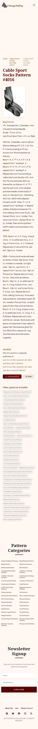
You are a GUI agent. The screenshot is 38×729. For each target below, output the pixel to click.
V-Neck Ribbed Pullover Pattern (14, 400)
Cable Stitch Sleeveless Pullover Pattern (17, 507)
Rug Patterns (5, 609)
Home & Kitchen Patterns (9, 596)
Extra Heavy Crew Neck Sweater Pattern (17, 495)
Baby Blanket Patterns (26, 561)
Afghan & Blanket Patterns (9, 561)
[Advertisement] (19, 30)
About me (9, 708)
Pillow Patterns (24, 602)
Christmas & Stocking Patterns (26, 576)
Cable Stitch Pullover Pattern (13, 404)
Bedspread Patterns (7, 567)
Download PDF (13, 376)
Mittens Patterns (24, 599)
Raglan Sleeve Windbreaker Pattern (15, 416)
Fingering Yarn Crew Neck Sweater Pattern (17, 479)
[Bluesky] (13, 713)
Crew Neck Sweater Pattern (13, 491)
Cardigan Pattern (9, 420)
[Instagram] (25, 713)
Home (5, 59)
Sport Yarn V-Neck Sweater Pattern (15, 475)
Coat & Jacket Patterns (8, 581)
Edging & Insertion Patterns (25, 588)
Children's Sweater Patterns (7, 576)
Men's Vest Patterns (7, 599)
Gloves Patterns (6, 592)
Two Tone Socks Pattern (12, 463)
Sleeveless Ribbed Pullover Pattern (15, 515)
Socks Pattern (8, 428)
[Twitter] (31, 713)
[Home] (12, 4)
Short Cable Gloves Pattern (13, 452)
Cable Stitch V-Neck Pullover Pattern (16, 511)
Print (30, 376)
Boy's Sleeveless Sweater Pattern (15, 408)
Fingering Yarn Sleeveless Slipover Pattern (17, 483)
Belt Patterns (23, 567)
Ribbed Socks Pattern (27, 467)
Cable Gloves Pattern (23, 428)
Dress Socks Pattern (10, 467)
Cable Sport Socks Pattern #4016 (14, 62)
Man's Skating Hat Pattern (12, 432)
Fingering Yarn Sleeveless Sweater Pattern (17, 392)
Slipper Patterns (6, 615)
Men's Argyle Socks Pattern (13, 519)
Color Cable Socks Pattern (12, 448)
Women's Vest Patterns (26, 624)
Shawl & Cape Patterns (8, 612)
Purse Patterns (24, 605)
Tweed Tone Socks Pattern (12, 440)
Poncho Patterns (6, 605)
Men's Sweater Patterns (27, 596)
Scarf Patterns (24, 609)
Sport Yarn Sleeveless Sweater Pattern (16, 424)
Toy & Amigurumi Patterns (9, 619)
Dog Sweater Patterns (8, 584)
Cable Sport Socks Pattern (12, 444)
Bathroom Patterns (25, 564)
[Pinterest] (7, 713)
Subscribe (19, 689)
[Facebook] (19, 713)
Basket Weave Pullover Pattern (14, 503)
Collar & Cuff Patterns (26, 581)
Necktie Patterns (6, 602)
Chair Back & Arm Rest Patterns (8, 571)
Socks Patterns (24, 615)
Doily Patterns (23, 584)
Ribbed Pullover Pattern (11, 499)
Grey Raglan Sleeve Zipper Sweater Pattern (18, 471)
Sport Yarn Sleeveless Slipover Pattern (16, 396)
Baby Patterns (5, 564)
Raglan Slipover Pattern (11, 412)
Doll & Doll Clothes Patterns (7, 588)
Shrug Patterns (24, 612)
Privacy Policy (27, 708)
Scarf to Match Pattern (11, 456)
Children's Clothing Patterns (25, 571)
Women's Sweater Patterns (7, 624)
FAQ (16, 708)
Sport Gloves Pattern (24, 436)
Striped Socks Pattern (11, 460)
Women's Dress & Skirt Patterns (26, 619)
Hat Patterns (23, 592)
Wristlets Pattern (9, 436)
